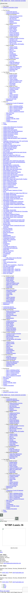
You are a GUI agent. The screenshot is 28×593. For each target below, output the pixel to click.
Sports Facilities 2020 (8, 267)
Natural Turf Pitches (14, 34)
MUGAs (11, 49)
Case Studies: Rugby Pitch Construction (13, 217)
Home (4, 191)
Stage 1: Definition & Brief (16, 106)
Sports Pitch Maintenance (15, 66)
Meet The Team (10, 113)
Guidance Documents (11, 121)
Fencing (11, 52)
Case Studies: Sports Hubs (9, 210)
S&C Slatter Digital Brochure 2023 (11, 166)
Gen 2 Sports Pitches (8, 149)
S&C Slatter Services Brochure (13, 257)
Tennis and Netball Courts (15, 80)
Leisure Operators (13, 94)
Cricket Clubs (6, 222)
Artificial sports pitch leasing (10, 129)
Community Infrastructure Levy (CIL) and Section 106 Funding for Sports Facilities (15, 141)
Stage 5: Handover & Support (16, 111)
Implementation (13, 23)
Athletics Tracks (13, 46)
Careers (8, 115)
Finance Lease (12, 42)
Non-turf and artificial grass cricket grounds (13, 156)
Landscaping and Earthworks (10, 248)
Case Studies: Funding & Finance (11, 214)
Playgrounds (12, 83)
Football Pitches (13, 27)
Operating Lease (13, 39)
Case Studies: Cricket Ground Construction (13, 221)
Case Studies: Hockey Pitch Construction (13, 215)
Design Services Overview (15, 16)
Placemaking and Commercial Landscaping (13, 160)
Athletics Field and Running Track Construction (15, 138)
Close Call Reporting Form (9, 262)
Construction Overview (9, 238)
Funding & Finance (14, 35)
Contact (5, 124)
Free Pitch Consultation (9, 266)
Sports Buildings (13, 55)
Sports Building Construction (10, 170)
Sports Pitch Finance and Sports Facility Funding (15, 179)
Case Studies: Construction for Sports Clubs (14, 219)
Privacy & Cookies (7, 273)
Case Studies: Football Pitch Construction (13, 201)
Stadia (10, 93)
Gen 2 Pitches (12, 31)
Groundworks (6, 150)
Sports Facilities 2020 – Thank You (11, 269)
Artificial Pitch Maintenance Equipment (13, 127)
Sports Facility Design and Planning (12, 172)
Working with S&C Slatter (12, 118)
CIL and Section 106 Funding (16, 44)
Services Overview (7, 228)
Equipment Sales (13, 69)
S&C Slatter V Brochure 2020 (10, 167)
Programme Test (7, 163)
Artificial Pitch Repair (8, 128)
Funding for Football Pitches (10, 146)
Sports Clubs (12, 92)
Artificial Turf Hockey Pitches (10, 134)
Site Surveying (13, 18)
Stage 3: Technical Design (15, 108)
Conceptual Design (14, 17)
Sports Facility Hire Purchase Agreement (13, 174)
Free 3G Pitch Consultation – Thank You (13, 265)
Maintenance (9, 100)
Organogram (6, 158)
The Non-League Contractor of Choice (12, 190)
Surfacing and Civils (11, 99)
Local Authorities (13, 97)
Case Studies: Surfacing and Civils (11, 197)
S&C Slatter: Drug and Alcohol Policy (12, 169)
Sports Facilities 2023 (8, 272)
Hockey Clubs (6, 218)
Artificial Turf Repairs (14, 68)
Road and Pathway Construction (11, 165)
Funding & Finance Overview (16, 38)
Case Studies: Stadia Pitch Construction (12, 203)
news (1, 552)
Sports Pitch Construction (9, 239)
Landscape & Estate (14, 63)
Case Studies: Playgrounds (9, 194)
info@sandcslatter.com (18, 572)
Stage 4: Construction (14, 110)
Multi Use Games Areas (15, 82)
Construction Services (11, 11)
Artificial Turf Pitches (14, 25)
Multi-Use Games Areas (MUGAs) (11, 155)
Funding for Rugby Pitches (9, 148)
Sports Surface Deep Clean (9, 180)
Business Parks (6, 224)
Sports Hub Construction (9, 177)
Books (4, 256)
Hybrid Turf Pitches (14, 32)
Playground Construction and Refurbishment (14, 162)
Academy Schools (13, 89)
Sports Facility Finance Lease (10, 173)
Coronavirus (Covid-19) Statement (14, 103)
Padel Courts (12, 51)
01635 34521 (5, 572)
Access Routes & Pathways (10, 246)
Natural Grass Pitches (8, 250)
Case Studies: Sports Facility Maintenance (13, 196)
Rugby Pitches (12, 28)
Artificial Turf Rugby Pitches (10, 136)
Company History (7, 143)
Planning (11, 21)
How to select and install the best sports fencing (14, 152)
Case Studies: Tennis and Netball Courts (13, 198)
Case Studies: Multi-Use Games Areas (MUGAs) (15, 193)
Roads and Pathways (14, 62)
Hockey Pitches (13, 30)
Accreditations (9, 117)
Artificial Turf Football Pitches (10, 132)
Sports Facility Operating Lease (11, 176)
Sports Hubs (12, 56)
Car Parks (11, 61)
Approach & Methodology (12, 13)
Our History (9, 114)
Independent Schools (14, 87)
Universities (12, 90)
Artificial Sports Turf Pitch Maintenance (13, 131)
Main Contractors (13, 96)
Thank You (6, 189)
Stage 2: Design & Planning (16, 107)
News (4, 122)
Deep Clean (12, 70)
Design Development (14, 20)
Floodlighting (12, 54)
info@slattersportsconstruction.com (12, 563)
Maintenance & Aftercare (9, 236)
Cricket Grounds (13, 48)
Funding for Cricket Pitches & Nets (11, 145)
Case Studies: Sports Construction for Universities (15, 211)
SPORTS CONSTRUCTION (10, 7)
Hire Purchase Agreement (15, 41)
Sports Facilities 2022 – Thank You (11, 270)
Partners (8, 120)
